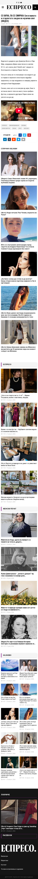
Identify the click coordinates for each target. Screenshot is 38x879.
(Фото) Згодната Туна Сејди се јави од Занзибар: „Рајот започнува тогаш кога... (18, 827)
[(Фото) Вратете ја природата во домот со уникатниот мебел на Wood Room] (19, 449)
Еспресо (4, 125)
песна (14, 128)
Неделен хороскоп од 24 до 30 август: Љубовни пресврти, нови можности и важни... (9, 675)
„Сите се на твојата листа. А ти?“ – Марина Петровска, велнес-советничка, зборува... (15, 396)
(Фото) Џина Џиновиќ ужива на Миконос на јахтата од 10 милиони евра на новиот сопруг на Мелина (18, 349)
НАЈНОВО (7, 655)
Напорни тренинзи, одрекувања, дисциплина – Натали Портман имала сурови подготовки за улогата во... (9, 773)
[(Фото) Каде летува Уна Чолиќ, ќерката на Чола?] (10, 689)
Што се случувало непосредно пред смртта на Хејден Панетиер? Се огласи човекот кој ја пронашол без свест (17, 247)
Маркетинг (4, 860)
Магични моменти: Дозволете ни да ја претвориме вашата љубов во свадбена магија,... (18, 498)
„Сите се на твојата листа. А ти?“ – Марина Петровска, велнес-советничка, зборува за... (28, 772)
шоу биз (26, 128)
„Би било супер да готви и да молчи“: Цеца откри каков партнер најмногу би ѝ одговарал (18, 281)
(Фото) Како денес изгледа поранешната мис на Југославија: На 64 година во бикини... (28, 724)
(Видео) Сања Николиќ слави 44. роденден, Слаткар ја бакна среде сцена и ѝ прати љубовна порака (19, 180)
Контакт (3, 865)
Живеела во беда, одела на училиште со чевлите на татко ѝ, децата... (16, 541)
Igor (4, 23)
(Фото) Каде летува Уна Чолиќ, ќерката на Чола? (19, 214)
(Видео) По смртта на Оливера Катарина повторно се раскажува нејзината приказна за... (18, 643)
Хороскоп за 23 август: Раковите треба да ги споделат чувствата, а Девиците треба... (8, 748)
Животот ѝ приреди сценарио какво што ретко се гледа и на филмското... (18, 609)
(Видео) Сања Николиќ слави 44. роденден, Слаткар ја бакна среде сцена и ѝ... (28, 674)
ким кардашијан (14, 125)
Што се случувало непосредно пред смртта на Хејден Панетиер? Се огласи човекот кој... (28, 700)
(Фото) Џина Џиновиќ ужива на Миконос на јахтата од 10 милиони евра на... (28, 747)
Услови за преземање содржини (12, 869)
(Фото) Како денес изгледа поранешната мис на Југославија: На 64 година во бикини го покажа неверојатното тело (18, 315)
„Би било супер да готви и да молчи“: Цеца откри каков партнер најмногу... (9, 723)
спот (20, 128)
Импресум (4, 856)
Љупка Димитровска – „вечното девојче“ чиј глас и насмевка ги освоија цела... (17, 575)
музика (24, 125)
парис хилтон (6, 128)
